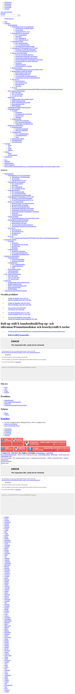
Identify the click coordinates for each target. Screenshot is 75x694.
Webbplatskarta (40, 453)
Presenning (18, 36)
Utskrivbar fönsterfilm (21, 129)
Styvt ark (14, 87)
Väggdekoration (16, 132)
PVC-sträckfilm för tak (22, 40)
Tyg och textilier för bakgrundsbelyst (26, 76)
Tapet (17, 137)
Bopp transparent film (18, 104)
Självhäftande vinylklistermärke (24, 28)
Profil (9, 145)
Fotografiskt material (14, 109)
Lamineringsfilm (16, 119)
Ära (9, 147)
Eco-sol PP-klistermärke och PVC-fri (26, 51)
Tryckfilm (14, 110)
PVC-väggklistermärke (22, 134)
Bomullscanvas (19, 84)
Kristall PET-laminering (22, 120)
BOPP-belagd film (64, 454)
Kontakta (5, 418)
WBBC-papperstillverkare (54, 458)
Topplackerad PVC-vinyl (22, 31)
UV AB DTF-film (17, 96)
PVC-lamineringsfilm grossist (21, 458)
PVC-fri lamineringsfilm (22, 45)
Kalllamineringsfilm (17, 41)
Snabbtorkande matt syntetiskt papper (22, 99)
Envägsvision (19, 30)
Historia (10, 150)
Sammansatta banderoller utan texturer (26, 58)
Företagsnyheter (12, 155)
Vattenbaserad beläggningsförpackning (19, 107)
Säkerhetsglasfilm (17, 140)
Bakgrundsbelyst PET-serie (23, 73)
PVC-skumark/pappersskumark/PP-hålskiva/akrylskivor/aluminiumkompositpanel (38, 89)
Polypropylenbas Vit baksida (23, 66)
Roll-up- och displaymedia (19, 53)
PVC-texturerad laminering (23, 122)
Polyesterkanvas (20, 81)
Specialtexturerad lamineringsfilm (25, 46)
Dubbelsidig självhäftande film (24, 124)
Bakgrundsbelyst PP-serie (22, 74)
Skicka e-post (5, 463)
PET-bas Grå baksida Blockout (24, 54)
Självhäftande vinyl (6, 456)
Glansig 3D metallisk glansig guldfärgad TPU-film (22, 319)
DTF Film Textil (16, 92)
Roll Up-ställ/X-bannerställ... (19, 335)
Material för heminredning (15, 125)
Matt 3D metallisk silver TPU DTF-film (19, 300)
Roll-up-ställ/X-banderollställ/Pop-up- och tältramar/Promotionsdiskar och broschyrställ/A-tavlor (32, 166)
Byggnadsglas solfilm (18, 138)
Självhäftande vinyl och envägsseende (23, 26)
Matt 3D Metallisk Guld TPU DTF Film (19, 305)
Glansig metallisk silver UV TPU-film (19, 314)
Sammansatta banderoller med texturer (26, 56)
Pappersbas (18, 63)
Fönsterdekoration (17, 127)
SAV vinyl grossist (6, 458)
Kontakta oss (8, 157)
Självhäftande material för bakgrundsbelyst (27, 78)
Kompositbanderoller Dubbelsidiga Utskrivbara (29, 59)
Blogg (10, 153)
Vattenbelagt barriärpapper (38, 458)
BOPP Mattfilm (16, 106)
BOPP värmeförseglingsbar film (21, 102)
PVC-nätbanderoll (20, 38)
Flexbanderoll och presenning (20, 33)
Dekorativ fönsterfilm (21, 130)
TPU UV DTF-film (17, 94)
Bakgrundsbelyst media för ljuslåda (22, 71)
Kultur (10, 148)
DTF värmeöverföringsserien (16, 91)
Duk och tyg (15, 79)
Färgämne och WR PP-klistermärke (25, 50)
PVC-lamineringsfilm (21, 43)
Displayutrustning (17, 68)
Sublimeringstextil (20, 64)
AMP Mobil (49, 453)
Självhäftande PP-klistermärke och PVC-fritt (24, 48)
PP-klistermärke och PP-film (23, 114)
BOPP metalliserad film (18, 101)
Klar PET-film (19, 115)
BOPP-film (11, 97)
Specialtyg (18, 86)
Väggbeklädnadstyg (21, 135)
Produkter (7, 23)
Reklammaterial (12, 25)
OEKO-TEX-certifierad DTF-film (27, 454)
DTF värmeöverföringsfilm (8, 454)
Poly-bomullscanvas (21, 82)
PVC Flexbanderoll (21, 35)
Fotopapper (18, 112)
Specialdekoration (17, 142)
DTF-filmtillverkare (44, 454)
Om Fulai (7, 143)
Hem (5, 22)
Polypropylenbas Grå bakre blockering (26, 61)
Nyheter (6, 152)
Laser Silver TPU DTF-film (16, 309)
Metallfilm (18, 117)
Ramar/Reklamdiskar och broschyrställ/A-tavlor (29, 69)
